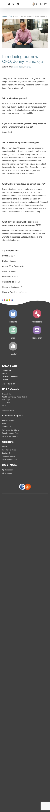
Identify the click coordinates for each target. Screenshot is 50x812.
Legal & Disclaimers (10, 436)
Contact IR (6, 453)
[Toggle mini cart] (18, 4)
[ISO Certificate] (25, 486)
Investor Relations (9, 449)
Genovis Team (17, 66)
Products (13, 321)
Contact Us (6, 426)
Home (4, 16)
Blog (10, 16)
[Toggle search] (14, 4)
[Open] (3, 4)
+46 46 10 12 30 (8, 383)
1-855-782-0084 (8, 410)
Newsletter (37, 337)
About (4, 446)
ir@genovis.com (8, 456)
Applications (37, 321)
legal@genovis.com (9, 459)
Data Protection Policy (10, 433)
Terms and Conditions (10, 430)
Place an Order (8, 420)
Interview (27, 66)
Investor (13, 353)
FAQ (4, 423)
